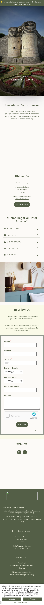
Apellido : (8, 350)
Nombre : (8, 341)
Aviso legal (22, 563)
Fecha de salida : (10, 377)
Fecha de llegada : (11, 368)
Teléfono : (8, 359)
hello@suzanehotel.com (22, 196)
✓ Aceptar (11, 599)
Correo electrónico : (12, 386)
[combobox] (7, 363)
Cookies (22, 568)
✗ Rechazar (32, 599)
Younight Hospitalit (26, 575)
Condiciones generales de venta (22, 565)
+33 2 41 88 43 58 (22, 199)
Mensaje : (8, 395)
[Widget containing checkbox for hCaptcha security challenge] (21, 415)
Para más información (22, 602)
